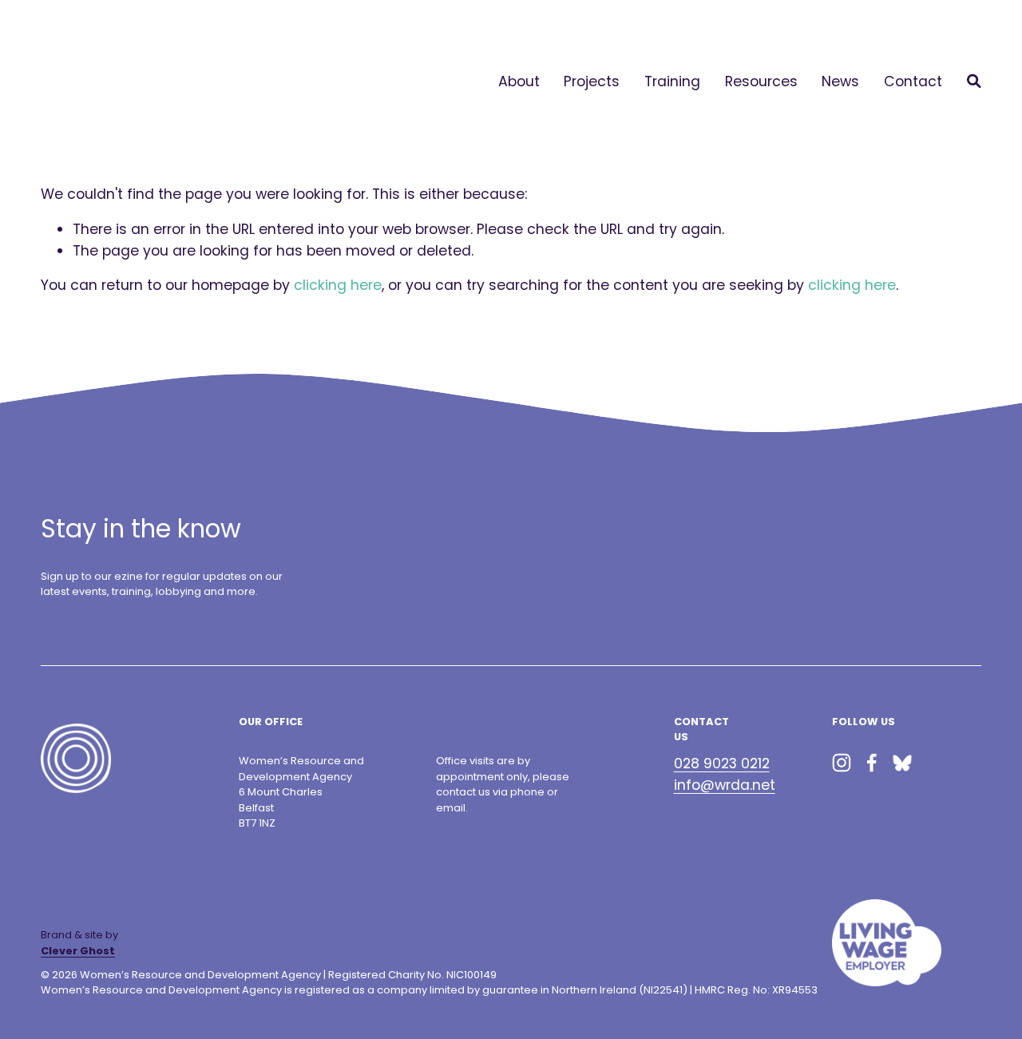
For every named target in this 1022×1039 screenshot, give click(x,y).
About (519, 81)
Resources (761, 81)
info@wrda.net (724, 785)
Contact (913, 81)
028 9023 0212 (722, 763)
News (840, 81)
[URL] (902, 762)
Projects (592, 81)
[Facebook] (871, 762)
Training (672, 81)
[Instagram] (841, 762)
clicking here (338, 285)
